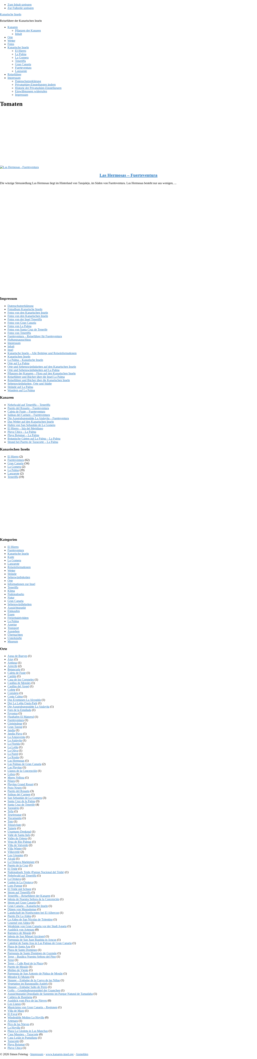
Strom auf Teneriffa (19, 892)
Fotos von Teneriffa (19, 332)
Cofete (11, 689)
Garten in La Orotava (20, 882)
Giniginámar (15, 723)
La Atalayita (15, 740)
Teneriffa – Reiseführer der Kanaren (29, 895)
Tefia (11, 811)
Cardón (12, 676)
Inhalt (11, 346)
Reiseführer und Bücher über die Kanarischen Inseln (39, 380)
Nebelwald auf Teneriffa (22, 875)
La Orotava (14, 878)
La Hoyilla (14, 1027)
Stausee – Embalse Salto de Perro (27, 987)
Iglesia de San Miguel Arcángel (26, 936)
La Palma (13, 470)
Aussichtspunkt (17, 607)
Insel (10, 349)
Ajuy (11, 659)
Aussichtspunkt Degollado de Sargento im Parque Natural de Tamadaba (50, 993)
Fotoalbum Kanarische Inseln (25, 309)
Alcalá (11, 858)
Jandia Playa (15, 733)
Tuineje (12, 828)
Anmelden (82, 1054)
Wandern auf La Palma (21, 390)
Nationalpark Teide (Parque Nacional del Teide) (36, 872)
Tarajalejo (13, 808)
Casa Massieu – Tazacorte (23, 1034)
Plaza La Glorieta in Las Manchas (28, 1031)
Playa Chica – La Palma (22, 431)
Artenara (13, 1020)
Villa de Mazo (16, 1010)
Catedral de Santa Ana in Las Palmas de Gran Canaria (40, 943)
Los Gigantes (15, 855)
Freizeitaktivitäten (18, 617)
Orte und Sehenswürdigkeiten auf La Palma (33, 370)
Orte (10, 580)
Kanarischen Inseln (19, 356)
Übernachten (15, 634)
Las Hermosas (16, 760)
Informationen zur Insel (21, 584)
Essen (11, 614)
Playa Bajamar (16, 1044)
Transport (13, 628)
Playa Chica (15, 1047)
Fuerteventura (16, 460)
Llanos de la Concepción (22, 770)
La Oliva (13, 750)
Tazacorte (13, 1041)
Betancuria (14, 669)
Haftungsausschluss (19, 339)
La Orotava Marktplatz (21, 862)
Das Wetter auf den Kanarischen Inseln (31, 421)
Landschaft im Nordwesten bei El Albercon (33, 912)
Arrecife (12, 666)
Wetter (11, 570)
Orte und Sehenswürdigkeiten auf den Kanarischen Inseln (42, 366)
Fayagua (13, 713)
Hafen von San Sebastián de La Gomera (31, 425)
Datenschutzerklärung (20, 305)
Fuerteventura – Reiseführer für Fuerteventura (35, 336)
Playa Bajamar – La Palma (23, 435)
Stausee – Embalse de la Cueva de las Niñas (34, 980)
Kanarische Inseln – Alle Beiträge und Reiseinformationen (42, 353)
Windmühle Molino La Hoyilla (26, 1017)
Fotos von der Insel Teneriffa (25, 319)
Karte (11, 557)
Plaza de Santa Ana (19, 946)
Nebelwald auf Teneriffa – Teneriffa (29, 404)
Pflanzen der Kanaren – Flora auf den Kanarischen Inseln (42, 373)
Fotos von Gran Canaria (22, 322)
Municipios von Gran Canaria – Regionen (32, 1007)
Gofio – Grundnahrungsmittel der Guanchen (34, 990)
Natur (11, 597)
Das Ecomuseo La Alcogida (24, 699)
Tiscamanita (15, 818)
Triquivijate (14, 824)
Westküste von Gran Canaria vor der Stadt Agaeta (37, 926)
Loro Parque (15, 885)
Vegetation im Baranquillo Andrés (28, 983)
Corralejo (13, 693)
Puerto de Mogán (18, 966)
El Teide (12, 868)
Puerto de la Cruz (18, 865)
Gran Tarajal (15, 726)
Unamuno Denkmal (19, 831)
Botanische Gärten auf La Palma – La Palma (34, 438)
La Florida (14, 743)
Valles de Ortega (17, 838)
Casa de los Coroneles (21, 679)
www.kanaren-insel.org (60, 1054)
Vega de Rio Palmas (19, 841)
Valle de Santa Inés (19, 835)
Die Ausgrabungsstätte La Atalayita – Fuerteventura (38, 418)
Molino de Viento (18, 970)
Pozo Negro (15, 787)
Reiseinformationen (19, 567)
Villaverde (14, 851)
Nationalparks (16, 594)
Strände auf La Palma (20, 387)
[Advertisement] (113, 137)
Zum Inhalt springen (20, 4)
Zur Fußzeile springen (21, 8)
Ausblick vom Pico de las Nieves (27, 1000)
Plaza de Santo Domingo (22, 949)
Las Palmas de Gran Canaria (24, 764)
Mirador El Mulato (19, 976)
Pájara (11, 781)
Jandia (11, 730)
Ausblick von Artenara (21, 929)
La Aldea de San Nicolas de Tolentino (30, 919)
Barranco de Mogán (19, 933)
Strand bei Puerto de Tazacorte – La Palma (33, 442)
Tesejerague (15, 814)
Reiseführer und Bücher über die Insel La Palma (36, 376)
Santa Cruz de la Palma (21, 801)
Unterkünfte (15, 638)
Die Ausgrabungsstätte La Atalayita (28, 706)
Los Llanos (14, 1004)
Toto (10, 821)
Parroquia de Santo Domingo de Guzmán (32, 953)
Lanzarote (13, 473)
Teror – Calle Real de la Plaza (25, 963)
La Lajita (13, 747)
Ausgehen (14, 631)
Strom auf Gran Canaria (22, 902)
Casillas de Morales (19, 683)
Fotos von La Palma (19, 326)
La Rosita (13, 757)
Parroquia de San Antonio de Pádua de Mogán (35, 973)
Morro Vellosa (16, 777)
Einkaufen (14, 611)
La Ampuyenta (16, 737)
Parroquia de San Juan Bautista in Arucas (32, 939)
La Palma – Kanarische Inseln (25, 360)
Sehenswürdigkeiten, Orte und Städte (30, 383)
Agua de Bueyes (17, 656)
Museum (13, 641)
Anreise (12, 624)
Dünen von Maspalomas (22, 909)
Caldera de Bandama (20, 997)
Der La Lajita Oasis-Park (22, 703)
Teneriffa (13, 476)
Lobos (11, 774)
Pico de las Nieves (18, 1024)
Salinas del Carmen (19, 794)
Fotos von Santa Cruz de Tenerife (27, 329)
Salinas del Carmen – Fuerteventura (29, 415)
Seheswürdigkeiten (19, 577)
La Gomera (14, 466)
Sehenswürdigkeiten (20, 604)
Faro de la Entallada (19, 710)
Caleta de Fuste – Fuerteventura (26, 411)
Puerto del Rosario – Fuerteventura (28, 408)
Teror (11, 960)
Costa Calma (15, 696)
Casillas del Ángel (18, 686)
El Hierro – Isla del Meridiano (25, 428)
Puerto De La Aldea (19, 916)
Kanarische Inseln (10, 14)
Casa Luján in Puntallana (22, 1037)
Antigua (12, 662)
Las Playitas (15, 767)
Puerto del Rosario (19, 791)
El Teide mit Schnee (19, 889)
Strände (12, 573)
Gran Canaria (16, 463)
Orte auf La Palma (18, 363)
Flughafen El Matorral (21, 716)
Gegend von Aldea (19, 922)
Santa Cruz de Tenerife (21, 804)
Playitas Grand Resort (20, 784)
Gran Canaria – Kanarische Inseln (28, 906)
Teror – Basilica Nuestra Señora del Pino (32, 956)
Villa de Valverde (18, 845)
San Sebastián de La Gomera (25, 797)
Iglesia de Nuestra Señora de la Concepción (33, 899)
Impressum (14, 343)
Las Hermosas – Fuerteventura (128, 175)
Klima (11, 590)
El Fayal (12, 1014)
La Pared (13, 753)
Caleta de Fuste (17, 672)
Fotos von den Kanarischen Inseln (28, 312)
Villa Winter (15, 848)
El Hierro (13, 456)
